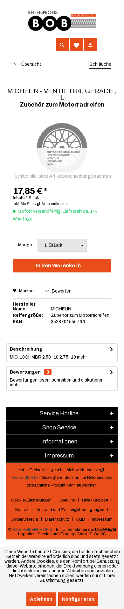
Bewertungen (25, 372)
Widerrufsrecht (24, 519)
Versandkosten (26, 477)
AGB (80, 519)
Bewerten (61, 291)
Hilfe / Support (95, 500)
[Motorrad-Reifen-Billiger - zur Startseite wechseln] (62, 21)
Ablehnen (41, 599)
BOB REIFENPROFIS (32, 529)
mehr (81, 357)
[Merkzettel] (76, 44)
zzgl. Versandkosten (50, 204)
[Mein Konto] (90, 44)
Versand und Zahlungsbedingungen (70, 510)
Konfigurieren (78, 599)
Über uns (67, 500)
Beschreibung (26, 349)
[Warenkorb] (104, 44)
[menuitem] (19, 44)
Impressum (102, 519)
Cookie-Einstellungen (31, 500)
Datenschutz (57, 519)
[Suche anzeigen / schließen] (62, 44)
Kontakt (22, 510)
